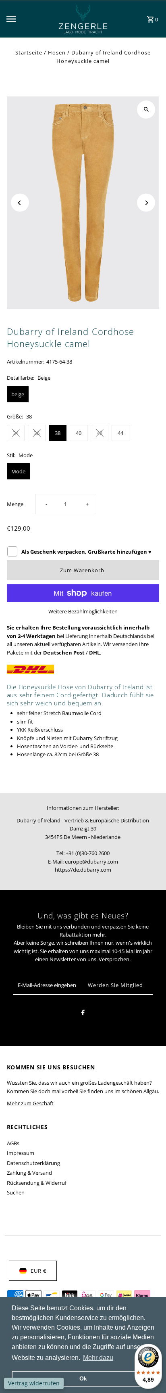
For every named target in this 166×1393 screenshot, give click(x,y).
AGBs (13, 1143)
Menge (15, 504)
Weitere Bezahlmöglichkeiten (83, 611)
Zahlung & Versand (29, 1172)
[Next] (146, 203)
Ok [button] (83, 1378)
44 (120, 433)
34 (16, 433)
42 (99, 433)
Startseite (28, 52)
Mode (18, 471)
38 (57, 433)
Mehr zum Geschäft (30, 1103)
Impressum (20, 1153)
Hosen (57, 52)
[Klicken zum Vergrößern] (146, 109)
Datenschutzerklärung (33, 1163)
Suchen (16, 1192)
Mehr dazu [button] (98, 1357)
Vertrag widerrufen (34, 1383)
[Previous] (20, 203)
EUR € (38, 1270)
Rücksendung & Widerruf (36, 1182)
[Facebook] (83, 1014)
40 (78, 433)
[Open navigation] (26, 19)
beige (17, 394)
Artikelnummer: (25, 361)
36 (36, 433)
